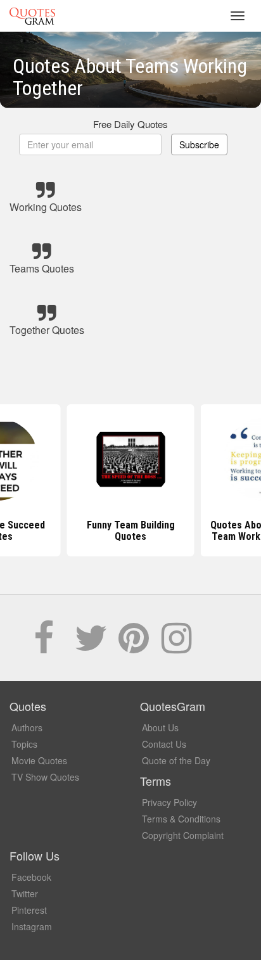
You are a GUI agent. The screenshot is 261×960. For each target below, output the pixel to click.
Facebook (31, 877)
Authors (26, 727)
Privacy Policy (169, 802)
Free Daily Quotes (130, 124)
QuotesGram (32, 16)
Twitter (24, 893)
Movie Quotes (39, 760)
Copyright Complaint (183, 835)
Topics (24, 744)
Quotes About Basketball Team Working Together (140, 530)
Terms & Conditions (181, 818)
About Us (160, 727)
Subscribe (199, 144)
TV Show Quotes (45, 777)
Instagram (31, 926)
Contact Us (164, 744)
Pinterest (29, 910)
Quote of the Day (176, 760)
